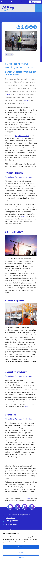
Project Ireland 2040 (22, 136)
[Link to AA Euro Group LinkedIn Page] (24, 507)
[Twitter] (27, 27)
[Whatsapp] (35, 27)
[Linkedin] (18, 27)
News (9, 54)
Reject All (21, 557)
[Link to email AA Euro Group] (11, 1)
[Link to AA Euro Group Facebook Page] (10, 507)
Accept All (21, 547)
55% (22, 216)
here (26, 407)
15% (8, 94)
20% (26, 100)
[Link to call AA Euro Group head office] (1, 1)
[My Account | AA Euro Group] (21, 1)
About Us (8, 530)
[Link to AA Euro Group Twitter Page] (17, 507)
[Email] (31, 27)
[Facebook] (22, 27)
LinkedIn (28, 498)
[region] (21, 546)
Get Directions (10, 518)
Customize (21, 552)
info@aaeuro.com (11, 524)
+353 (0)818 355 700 (12, 521)
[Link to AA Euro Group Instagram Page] (32, 507)
